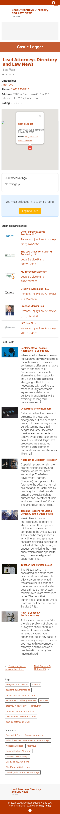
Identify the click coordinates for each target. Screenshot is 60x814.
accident (36, 684)
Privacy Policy (43, 805)
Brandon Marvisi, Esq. (32, 306)
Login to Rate (30, 211)
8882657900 (28, 264)
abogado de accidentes (17, 684)
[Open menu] (56, 4)
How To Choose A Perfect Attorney (30, 614)
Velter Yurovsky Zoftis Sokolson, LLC (33, 233)
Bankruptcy (35, 706)
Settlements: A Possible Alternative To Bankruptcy (35, 349)
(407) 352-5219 (20, 89)
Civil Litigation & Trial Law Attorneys (22, 772)
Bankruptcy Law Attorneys (18, 751)
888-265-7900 (29, 281)
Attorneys (7, 84)
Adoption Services (14, 746)
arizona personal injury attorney (21, 700)
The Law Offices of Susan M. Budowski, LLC (36, 253)
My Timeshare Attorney (34, 271)
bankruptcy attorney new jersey (21, 711)
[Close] (40, 115)
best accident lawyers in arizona (21, 716)
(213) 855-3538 (30, 315)
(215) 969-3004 (30, 244)
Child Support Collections (18, 767)
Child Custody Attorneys (17, 762)
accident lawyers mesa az (18, 690)
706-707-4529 (29, 333)
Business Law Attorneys (17, 756)
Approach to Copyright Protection (39, 460)
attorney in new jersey (16, 706)
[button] (30, 149)
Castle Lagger (25, 124)
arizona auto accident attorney (20, 695)
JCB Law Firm (28, 323)
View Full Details (25, 141)
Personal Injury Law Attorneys (38, 239)
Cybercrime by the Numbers (36, 408)
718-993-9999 (29, 298)
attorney (44, 700)
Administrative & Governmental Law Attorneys (27, 740)
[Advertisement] (30, 32)
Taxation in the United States (36, 565)
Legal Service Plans (32, 259)
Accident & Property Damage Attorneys (24, 735)
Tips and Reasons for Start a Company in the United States (37, 512)
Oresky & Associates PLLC (35, 289)
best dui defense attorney (18, 722)
